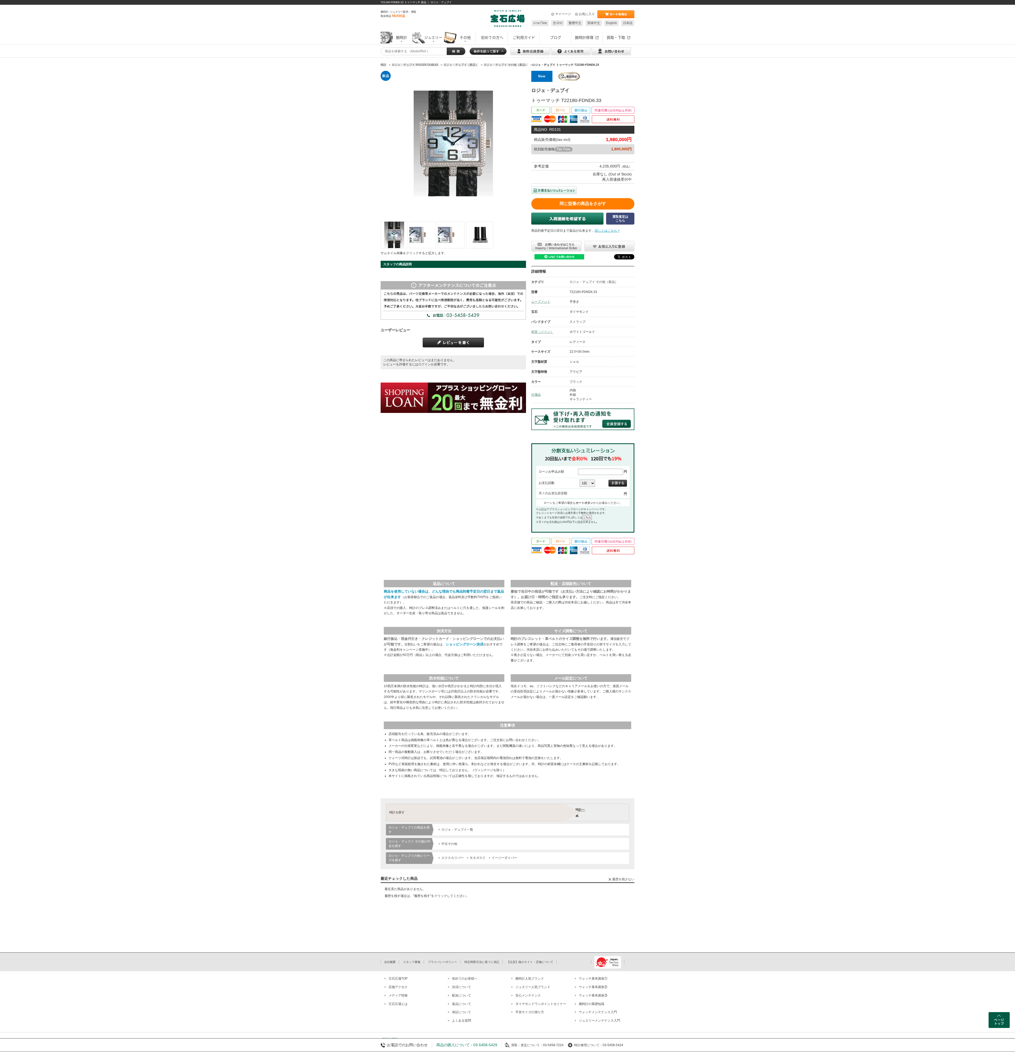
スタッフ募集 (412, 961)
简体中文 (593, 23)
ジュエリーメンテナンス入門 (599, 1020)
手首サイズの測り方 (529, 1012)
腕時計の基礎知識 (591, 1004)
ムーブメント (540, 302)
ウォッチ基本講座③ (593, 995)
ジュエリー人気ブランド (532, 987)
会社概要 (390, 961)
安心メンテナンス (528, 995)
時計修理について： (588, 1045)
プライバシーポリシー (442, 961)
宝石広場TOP (398, 978)
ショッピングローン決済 (464, 644)
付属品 (536, 395)
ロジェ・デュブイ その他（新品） (594, 282)
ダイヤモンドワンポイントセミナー (540, 1004)
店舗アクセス (398, 987)
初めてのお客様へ (464, 978)
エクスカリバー (452, 858)
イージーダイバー (504, 858)
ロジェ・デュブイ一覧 (457, 829)
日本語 (628, 23)
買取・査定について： (527, 1045)
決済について (461, 987)
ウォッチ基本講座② (593, 987)
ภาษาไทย (540, 23)
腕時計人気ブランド (529, 978)
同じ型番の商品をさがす (583, 203)
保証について (461, 1012)
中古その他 (449, 844)
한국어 (557, 23)
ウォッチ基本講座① (593, 978)
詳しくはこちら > (607, 230)
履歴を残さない (623, 879)
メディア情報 (398, 995)
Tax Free (563, 149)
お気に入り (587, 14)
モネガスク (478, 858)
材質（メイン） (542, 332)
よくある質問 (461, 1020)
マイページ (563, 14)
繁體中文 (575, 23)
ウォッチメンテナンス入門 (598, 1012)
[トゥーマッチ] (394, 235)
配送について (461, 995)
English (611, 23)
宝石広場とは (398, 1004)
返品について (461, 1004)
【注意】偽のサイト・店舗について (530, 961)
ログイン (424, 364)
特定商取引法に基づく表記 (481, 961)
